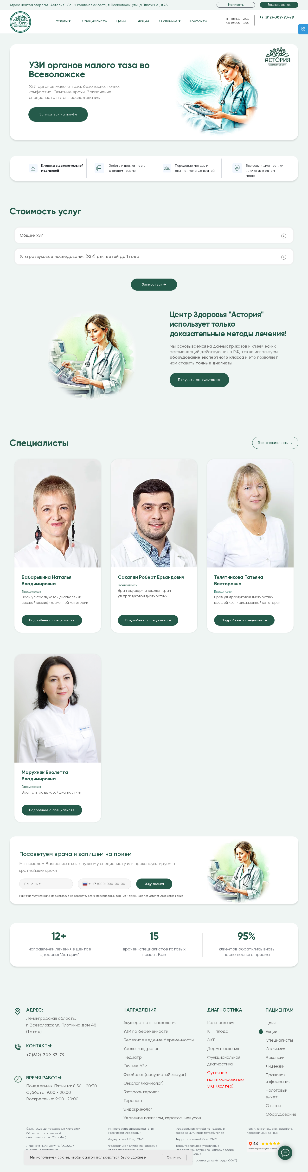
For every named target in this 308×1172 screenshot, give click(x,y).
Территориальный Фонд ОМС (196, 1139)
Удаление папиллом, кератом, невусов (162, 1117)
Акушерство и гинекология (149, 1022)
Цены (121, 21)
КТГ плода (217, 1031)
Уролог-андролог (141, 1048)
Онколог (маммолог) (143, 1083)
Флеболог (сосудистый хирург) (154, 1074)
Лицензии (275, 1066)
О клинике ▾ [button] (169, 21)
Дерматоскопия (223, 1048)
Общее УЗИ (135, 1065)
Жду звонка (154, 884)
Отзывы (273, 1105)
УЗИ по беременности (145, 1031)
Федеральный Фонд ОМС (126, 1139)
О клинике (275, 1048)
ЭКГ (211, 1039)
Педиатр (132, 1057)
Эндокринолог (137, 1109)
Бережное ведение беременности (158, 1039)
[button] (279, 5)
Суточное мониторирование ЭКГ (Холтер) (225, 1079)
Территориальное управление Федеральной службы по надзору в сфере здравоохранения (205, 1150)
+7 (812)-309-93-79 (276, 17)
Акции (143, 21)
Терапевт (133, 1100)
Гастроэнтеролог (141, 1091)
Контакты (198, 21)
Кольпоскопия (220, 1022)
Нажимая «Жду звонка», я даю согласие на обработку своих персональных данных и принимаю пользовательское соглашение (101, 896)
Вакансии (275, 1057)
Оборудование (281, 1114)
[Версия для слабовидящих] (303, 29)
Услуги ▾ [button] (63, 21)
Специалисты (94, 21)
